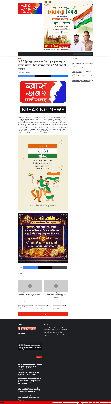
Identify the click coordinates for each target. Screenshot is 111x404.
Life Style (43, 53)
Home (20, 53)
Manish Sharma (21, 72)
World (25, 53)
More (49, 53)
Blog (19, 58)
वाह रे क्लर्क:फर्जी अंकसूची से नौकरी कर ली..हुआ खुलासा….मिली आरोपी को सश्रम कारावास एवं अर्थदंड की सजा (29, 397)
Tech (36, 53)
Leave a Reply (43, 314)
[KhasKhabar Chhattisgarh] (30, 8)
